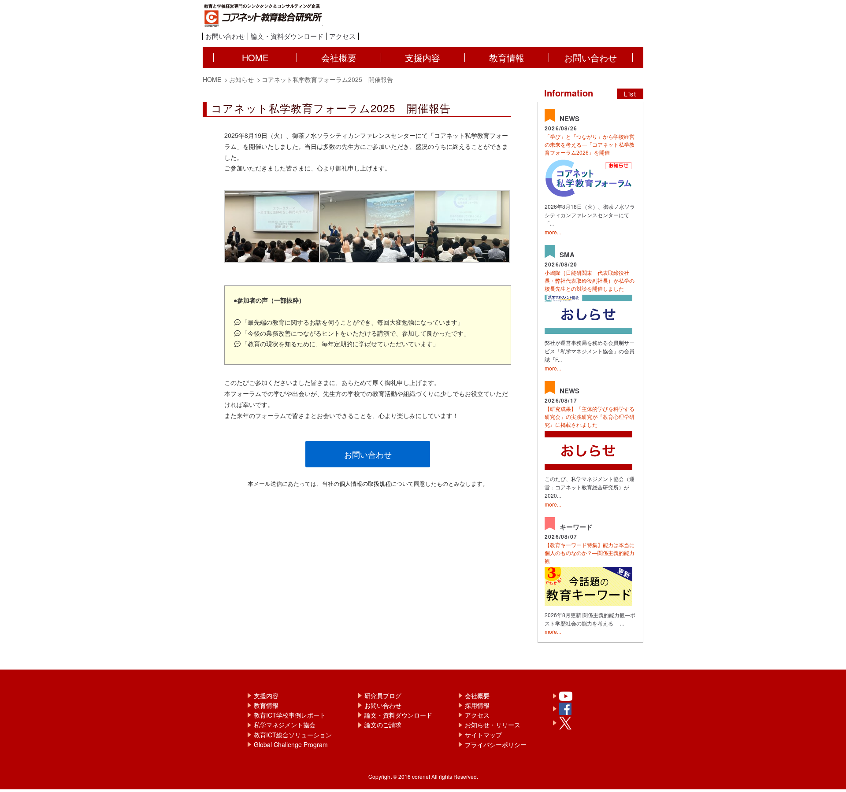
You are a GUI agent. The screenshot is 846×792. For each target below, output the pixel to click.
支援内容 (266, 695)
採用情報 (477, 705)
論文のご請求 (382, 725)
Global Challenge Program (291, 744)
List (630, 93)
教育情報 (266, 705)
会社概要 (477, 695)
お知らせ (241, 79)
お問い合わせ (225, 36)
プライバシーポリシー (496, 744)
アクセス (342, 36)
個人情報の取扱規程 (365, 483)
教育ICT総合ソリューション (293, 735)
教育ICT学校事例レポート (290, 715)
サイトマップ (483, 735)
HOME (212, 79)
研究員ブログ (382, 695)
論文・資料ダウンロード (287, 36)
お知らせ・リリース (492, 725)
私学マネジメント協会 (284, 725)
